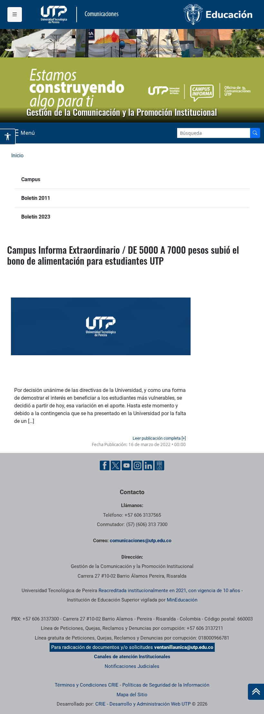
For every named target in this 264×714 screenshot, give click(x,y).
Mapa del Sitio (132, 695)
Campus (30, 179)
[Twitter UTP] (115, 465)
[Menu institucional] (14, 14)
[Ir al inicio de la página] (256, 691)
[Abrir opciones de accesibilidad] (8, 137)
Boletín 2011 (35, 198)
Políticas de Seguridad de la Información (165, 685)
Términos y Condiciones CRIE (86, 685)
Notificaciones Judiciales (132, 666)
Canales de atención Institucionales (132, 657)
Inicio (17, 155)
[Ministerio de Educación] (194, 14)
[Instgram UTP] (137, 465)
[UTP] (55, 14)
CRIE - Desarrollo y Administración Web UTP (143, 704)
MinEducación (182, 600)
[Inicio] (256, 692)
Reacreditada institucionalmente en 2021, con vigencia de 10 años (169, 590)
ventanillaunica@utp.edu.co (183, 647)
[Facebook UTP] (104, 465)
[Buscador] (255, 133)
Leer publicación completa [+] (159, 438)
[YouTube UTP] (126, 465)
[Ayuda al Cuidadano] (159, 465)
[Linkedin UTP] (148, 465)
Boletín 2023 (35, 217)
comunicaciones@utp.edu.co (140, 540)
